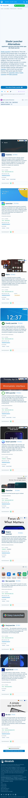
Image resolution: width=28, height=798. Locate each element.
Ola (9, 767)
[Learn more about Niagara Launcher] (3, 532)
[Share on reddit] (8, 91)
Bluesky (12, 778)
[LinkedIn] (15, 794)
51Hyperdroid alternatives (6, 682)
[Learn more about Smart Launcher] (3, 441)
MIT (10, 686)
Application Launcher (6, 175)
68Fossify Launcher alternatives (7, 334)
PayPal (11, 781)
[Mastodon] (6, 794)
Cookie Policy (3, 787)
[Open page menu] (26, 1)
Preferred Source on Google (7, 791)
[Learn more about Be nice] (3, 714)
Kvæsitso (3, 69)
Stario (17, 72)
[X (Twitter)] (3, 794)
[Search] (24, 2)
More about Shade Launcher (13, 87)
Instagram (20, 778)
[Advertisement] (14, 24)
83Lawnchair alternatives (6, 216)
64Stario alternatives (5, 287)
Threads (16, 778)
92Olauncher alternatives (6, 495)
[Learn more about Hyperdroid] (3, 669)
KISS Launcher (13, 74)
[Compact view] (24, 100)
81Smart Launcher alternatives (7, 454)
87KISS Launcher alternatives (7, 405)
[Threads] (10, 794)
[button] (15, 155)
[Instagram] (13, 794)
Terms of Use (3, 784)
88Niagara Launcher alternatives (7, 544)
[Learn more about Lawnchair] (3, 203)
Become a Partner (4, 790)
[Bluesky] (8, 794)
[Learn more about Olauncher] (3, 490)
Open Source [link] (15, 102)
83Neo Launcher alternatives (7, 589)
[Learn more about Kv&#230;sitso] (3, 154)
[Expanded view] (22, 100)
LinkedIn (2, 779)
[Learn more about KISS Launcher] (3, 393)
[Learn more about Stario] (3, 274)
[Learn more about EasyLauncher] (3, 625)
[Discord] (1, 794)
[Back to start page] (2, 2)
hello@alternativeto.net (6, 777)
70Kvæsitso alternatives (6, 167)
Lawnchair (12, 72)
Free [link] (10, 102)
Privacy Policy (4, 785)
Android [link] (2, 102)
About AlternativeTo (5, 788)
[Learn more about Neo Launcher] (3, 581)
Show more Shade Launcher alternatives (14, 751)
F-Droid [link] (6, 102)
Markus (13, 767)
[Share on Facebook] (2, 91)
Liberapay (6, 781)
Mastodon (8, 778)
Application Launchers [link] (5, 104)
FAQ (2, 782)
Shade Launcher (5, 51)
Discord (15, 777)
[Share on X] (5, 91)
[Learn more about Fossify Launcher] (3, 323)
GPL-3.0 (11, 171)
